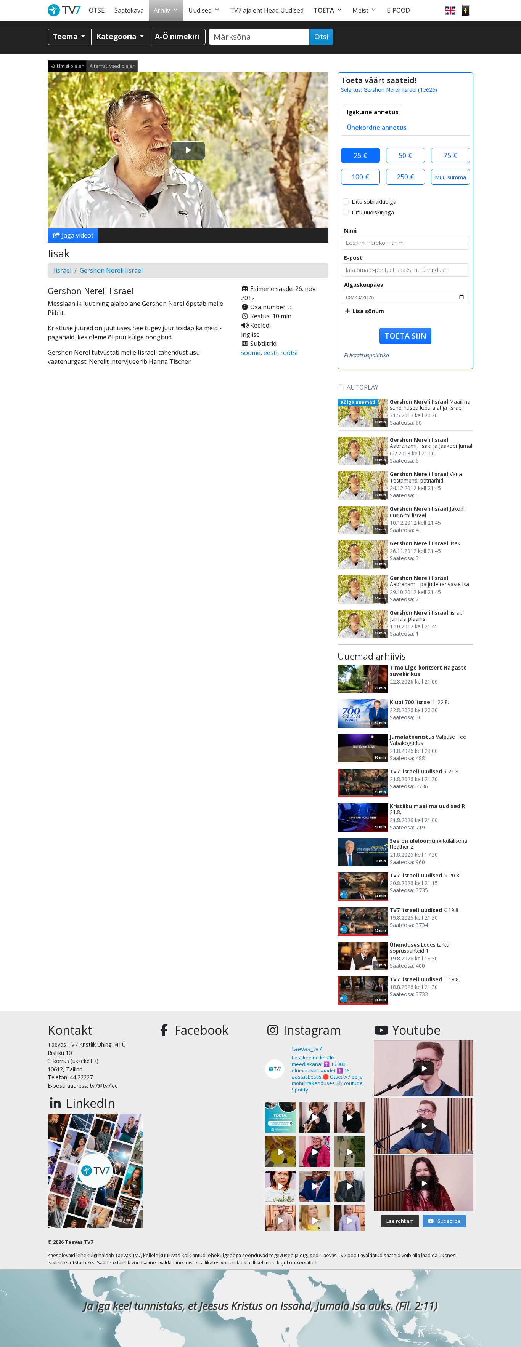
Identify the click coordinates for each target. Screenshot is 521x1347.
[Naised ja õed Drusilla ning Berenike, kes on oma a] (280, 1186)
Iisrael (62, 270)
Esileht (66, 10)
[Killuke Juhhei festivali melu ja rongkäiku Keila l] (280, 1151)
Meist (360, 10)
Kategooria (117, 36)
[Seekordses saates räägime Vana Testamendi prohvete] (314, 1220)
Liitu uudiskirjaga (373, 212)
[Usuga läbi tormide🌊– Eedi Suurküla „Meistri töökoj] (349, 1220)
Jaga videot (76, 235)
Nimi (350, 230)
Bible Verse (466, 10)
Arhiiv (162, 10)
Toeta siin (405, 336)
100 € (360, 176)
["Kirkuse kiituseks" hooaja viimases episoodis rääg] (314, 1151)
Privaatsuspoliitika (366, 355)
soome (250, 352)
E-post (353, 257)
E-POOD (398, 10)
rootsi (288, 352)
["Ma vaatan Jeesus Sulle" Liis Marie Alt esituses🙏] (314, 1117)
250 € (405, 176)
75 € (450, 155)
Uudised (200, 10)
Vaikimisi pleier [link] (67, 65)
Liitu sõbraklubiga (374, 201)
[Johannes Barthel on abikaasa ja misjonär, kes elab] (349, 1186)
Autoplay (362, 387)
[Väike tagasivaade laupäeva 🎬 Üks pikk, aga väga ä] (349, 1151)
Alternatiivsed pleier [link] (112, 65)
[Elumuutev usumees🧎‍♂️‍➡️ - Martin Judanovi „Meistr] (280, 1220)
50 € (405, 155)
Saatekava (129, 10)
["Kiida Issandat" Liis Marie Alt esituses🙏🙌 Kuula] (349, 1117)
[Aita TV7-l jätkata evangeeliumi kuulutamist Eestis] (280, 1117)
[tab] (373, 112)
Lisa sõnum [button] (367, 311)
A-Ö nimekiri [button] (177, 36)
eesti (270, 352)
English (450, 10)
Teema (66, 36)
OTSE (97, 10)
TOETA (324, 10)
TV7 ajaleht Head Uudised (267, 10)
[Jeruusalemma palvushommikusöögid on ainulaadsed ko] (314, 1186)
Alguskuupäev (363, 284)
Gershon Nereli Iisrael (111, 270)
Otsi (321, 37)
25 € (360, 155)
